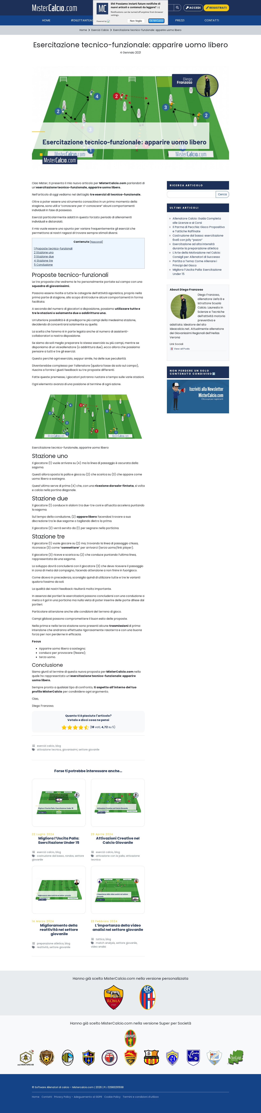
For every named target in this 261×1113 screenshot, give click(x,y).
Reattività (42, 947)
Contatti (212, 20)
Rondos (69, 856)
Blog (58, 746)
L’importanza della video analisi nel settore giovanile (118, 927)
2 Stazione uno (44, 252)
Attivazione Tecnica (49, 749)
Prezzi (179, 20)
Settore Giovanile (89, 749)
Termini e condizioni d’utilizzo (141, 1097)
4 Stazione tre (43, 260)
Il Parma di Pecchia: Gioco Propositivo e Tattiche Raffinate (199, 229)
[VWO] (110, 21)
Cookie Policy (112, 1097)
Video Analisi (98, 946)
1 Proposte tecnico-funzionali (53, 248)
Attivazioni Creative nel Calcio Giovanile (118, 840)
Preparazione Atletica (50, 943)
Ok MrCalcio (156, 20)
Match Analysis (105, 943)
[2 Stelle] (69, 727)
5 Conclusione (43, 265)
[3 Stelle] (75, 727)
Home (46, 20)
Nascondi (96, 242)
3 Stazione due (44, 256)
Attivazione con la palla (110, 856)
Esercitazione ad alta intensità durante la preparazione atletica (195, 246)
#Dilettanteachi (84, 20)
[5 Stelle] (86, 727)
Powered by (102, 21)
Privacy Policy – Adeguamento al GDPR (78, 1097)
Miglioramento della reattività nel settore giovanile (59, 929)
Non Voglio (136, 20)
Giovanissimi (69, 749)
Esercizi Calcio (45, 746)
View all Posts (182, 348)
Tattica (100, 939)
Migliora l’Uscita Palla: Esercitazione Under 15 (58, 840)
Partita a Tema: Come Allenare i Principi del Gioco (195, 263)
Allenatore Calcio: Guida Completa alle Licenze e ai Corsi (197, 220)
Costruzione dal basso (50, 856)
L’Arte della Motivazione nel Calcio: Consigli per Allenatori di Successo (197, 255)
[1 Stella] (64, 727)
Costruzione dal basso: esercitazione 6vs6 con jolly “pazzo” (198, 238)
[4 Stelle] (80, 727)
